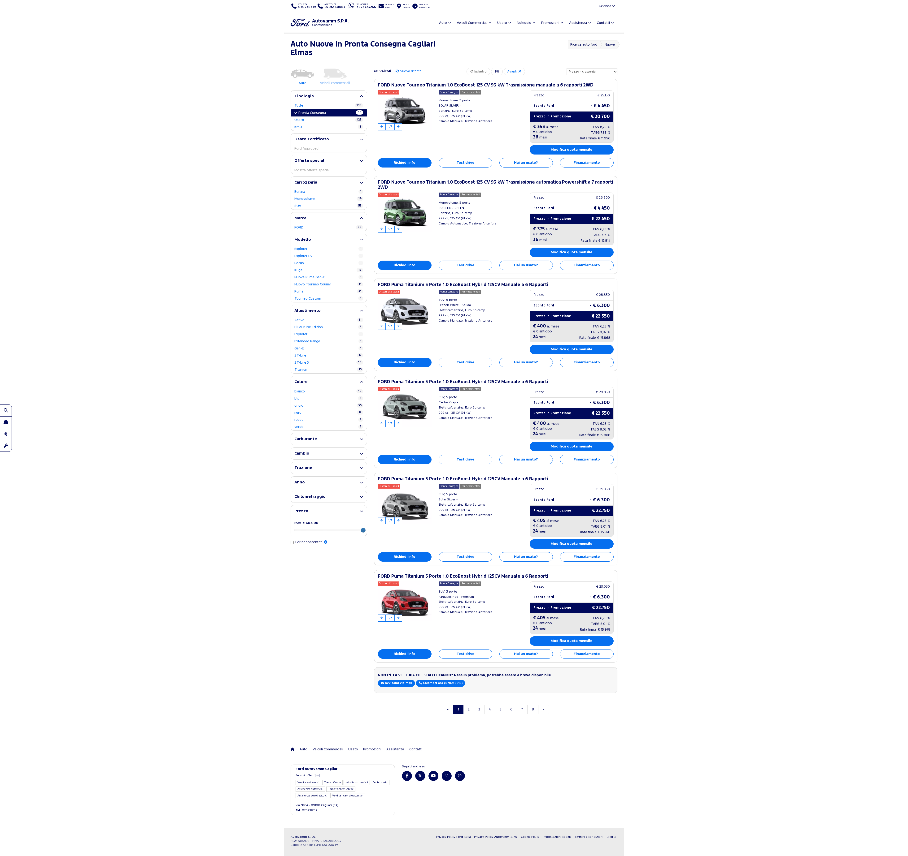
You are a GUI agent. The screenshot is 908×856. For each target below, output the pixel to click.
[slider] (363, 530)
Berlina (328, 191)
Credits (611, 837)
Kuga (328, 270)
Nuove (610, 44)
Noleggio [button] (524, 22)
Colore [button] (300, 382)
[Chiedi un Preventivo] (6, 434)
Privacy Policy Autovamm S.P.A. (496, 837)
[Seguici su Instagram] (447, 776)
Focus (328, 263)
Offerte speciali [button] (310, 161)
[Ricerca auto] (6, 410)
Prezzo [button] (301, 511)
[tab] (329, 96)
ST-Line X (328, 362)
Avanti (512, 71)
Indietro (480, 71)
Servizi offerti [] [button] (308, 775)
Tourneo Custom (328, 298)
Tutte (328, 105)
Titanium (328, 369)
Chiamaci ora (442, 683)
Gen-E (328, 348)
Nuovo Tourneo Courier (328, 284)
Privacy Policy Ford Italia (453, 837)
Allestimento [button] (307, 311)
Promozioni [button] (550, 22)
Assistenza (395, 749)
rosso (328, 419)
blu (328, 398)
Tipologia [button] (304, 96)
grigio (328, 405)
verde (328, 426)
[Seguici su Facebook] (407, 776)
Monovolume (328, 198)
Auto (303, 749)
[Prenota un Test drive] (6, 422)
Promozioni (372, 749)
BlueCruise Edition (328, 327)
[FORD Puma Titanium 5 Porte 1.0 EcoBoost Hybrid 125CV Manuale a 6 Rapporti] (405, 310)
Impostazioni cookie (557, 837)
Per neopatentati (309, 542)
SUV (328, 205)
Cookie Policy (530, 837)
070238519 (306, 810)
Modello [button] (302, 239)
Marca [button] (300, 218)
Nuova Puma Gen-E (328, 277)
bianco (328, 391)
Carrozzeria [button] (305, 182)
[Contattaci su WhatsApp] (460, 776)
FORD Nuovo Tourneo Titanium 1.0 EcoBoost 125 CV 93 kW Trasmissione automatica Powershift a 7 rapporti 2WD (495, 184)
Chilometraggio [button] (310, 497)
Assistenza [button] (578, 22)
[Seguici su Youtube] (433, 776)
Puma (328, 291)
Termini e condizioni (589, 837)
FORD (328, 227)
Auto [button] (443, 22)
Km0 (328, 127)
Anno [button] (299, 482)
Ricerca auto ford (583, 44)
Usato (328, 119)
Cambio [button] (301, 453)
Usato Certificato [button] (311, 139)
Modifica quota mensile (571, 149)
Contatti (415, 749)
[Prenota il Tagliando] (6, 446)
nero (328, 412)
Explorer (328, 248)
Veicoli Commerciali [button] (472, 22)
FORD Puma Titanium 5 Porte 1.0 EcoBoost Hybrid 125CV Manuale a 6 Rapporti (463, 285)
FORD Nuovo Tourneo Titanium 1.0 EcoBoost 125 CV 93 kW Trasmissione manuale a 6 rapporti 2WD (486, 85)
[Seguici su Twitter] (420, 776)
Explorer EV (328, 256)
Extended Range (328, 341)
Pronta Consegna (330, 112)
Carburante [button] (305, 439)
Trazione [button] (303, 468)
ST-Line (328, 355)
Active (328, 320)
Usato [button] (502, 22)
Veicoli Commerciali (328, 749)
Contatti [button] (603, 22)
